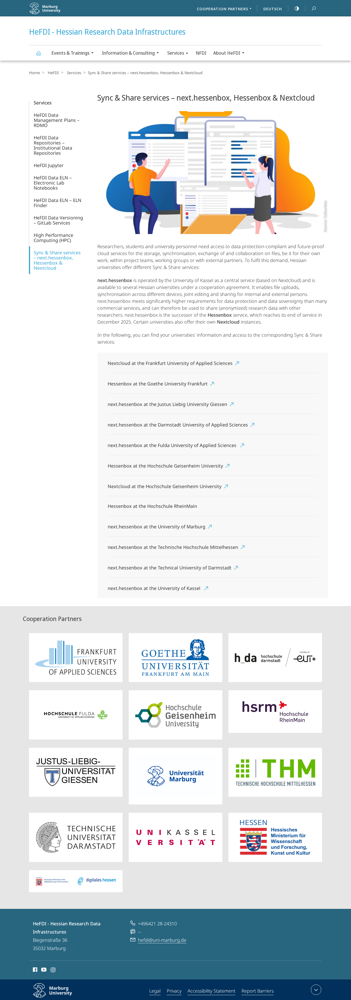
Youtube (43, 970)
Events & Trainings (70, 53)
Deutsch (272, 8)
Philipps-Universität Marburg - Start (60, 12)
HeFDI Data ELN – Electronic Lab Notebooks (53, 182)
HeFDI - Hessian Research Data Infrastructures (38, 53)
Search (314, 8)
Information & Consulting (128, 53)
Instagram (53, 970)
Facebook (34, 970)
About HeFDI (226, 53)
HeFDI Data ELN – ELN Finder (57, 202)
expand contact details (316, 990)
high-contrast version (296, 8)
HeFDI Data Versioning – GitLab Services (58, 220)
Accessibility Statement (211, 991)
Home (34, 72)
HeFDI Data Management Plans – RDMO (56, 120)
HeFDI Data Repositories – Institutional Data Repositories (53, 145)
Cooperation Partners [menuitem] (222, 8)
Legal (155, 991)
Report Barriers (258, 991)
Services (175, 53)
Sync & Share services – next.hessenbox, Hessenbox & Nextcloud (57, 260)
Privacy (174, 991)
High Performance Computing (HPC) (53, 237)
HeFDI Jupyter (48, 165)
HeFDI (53, 72)
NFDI (201, 53)
